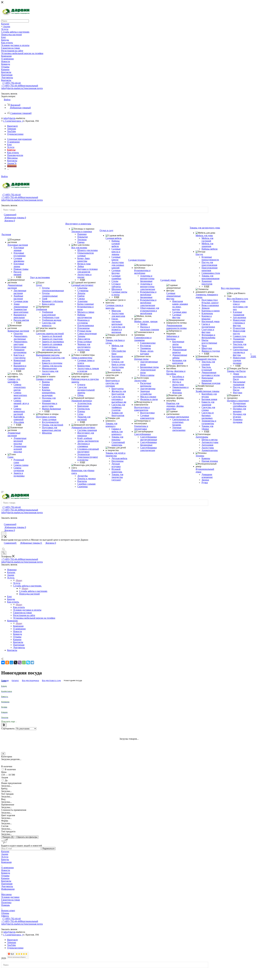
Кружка (4, 707)
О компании (7, 867)
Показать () (7, 837)
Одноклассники (15, 134)
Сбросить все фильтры (26, 837)
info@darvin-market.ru (22, 88)
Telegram (11, 128)
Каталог (5, 851)
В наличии (10, 769)
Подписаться (48, 848)
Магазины (6, 894)
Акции (4, 854)
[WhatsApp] (24, 662)
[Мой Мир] (11, 662)
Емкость (4, 697)
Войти (4, 176)
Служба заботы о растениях (33, 591)
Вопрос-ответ (8, 910)
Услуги (16, 583)
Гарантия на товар (10, 899)
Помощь (5, 905)
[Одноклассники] (7, 662)
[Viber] (20, 662)
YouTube (11, 131)
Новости (5, 870)
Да (6, 780)
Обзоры (5, 913)
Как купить (19, 607)
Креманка (5, 702)
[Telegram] (32, 662)
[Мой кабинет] (2, 521)
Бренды (5, 859)
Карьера (5, 878)
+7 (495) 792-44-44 (11, 83)
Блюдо (4, 686)
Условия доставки (10, 897)
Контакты (6, 881)
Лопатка (4, 717)
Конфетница (6, 691)
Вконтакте (12, 126)
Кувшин (4, 712)
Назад (19, 580)
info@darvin (9, 118)
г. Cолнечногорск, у (13, 121)
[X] (15, 662)
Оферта (5, 916)
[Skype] (28, 662)
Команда (5, 873)
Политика (6, 902)
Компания (18, 626)
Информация (7, 889)
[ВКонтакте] (3, 662)
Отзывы (5, 875)
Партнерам (6, 883)
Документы (7, 886)
